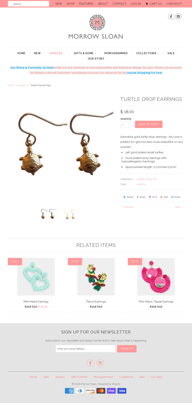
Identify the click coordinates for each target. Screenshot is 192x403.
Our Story (96, 58)
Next (178, 207)
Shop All (151, 179)
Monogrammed (116, 53)
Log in (136, 3)
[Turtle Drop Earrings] (62, 148)
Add (166, 197)
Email (177, 197)
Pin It (154, 197)
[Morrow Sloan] (96, 28)
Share (142, 197)
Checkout (174, 3)
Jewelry (56, 53)
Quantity (125, 118)
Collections (146, 53)
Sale (171, 53)
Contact (119, 3)
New (59, 3)
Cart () (155, 3)
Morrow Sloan (89, 384)
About (103, 3)
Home (21, 53)
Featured (86, 3)
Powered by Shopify (109, 384)
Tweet (130, 197)
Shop (70, 3)
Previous (129, 207)
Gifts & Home (84, 53)
